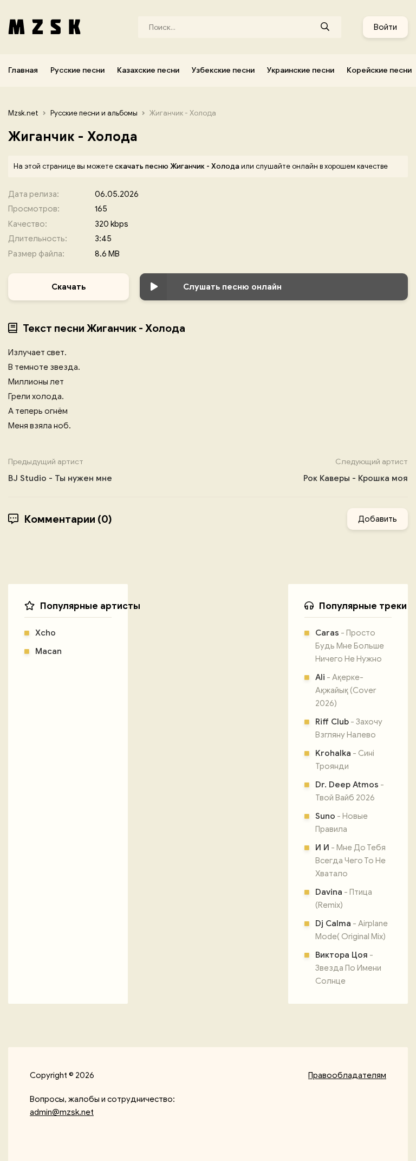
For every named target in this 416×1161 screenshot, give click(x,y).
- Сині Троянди (344, 759)
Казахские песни (148, 70)
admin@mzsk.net (62, 1112)
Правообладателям (347, 1075)
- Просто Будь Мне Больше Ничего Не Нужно (349, 646)
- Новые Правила (341, 822)
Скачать (68, 287)
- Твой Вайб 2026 (349, 791)
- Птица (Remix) (343, 898)
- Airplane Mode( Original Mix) (351, 930)
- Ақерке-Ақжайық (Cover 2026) (345, 690)
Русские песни (77, 70)
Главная (23, 70)
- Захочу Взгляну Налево (348, 728)
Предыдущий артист (60, 470)
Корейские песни (379, 70)
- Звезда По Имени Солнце (348, 968)
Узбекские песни (223, 70)
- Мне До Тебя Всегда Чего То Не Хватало (350, 860)
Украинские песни (300, 70)
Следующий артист (355, 470)
